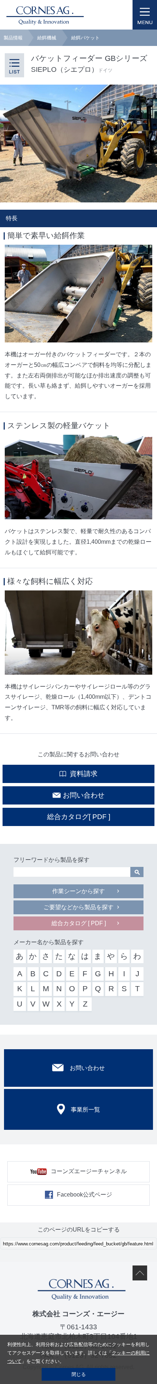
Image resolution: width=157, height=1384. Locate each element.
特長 (12, 218)
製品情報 (13, 37)
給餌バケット (85, 37)
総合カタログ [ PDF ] (78, 923)
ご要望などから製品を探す (78, 907)
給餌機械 (46, 37)
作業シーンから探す (78, 891)
